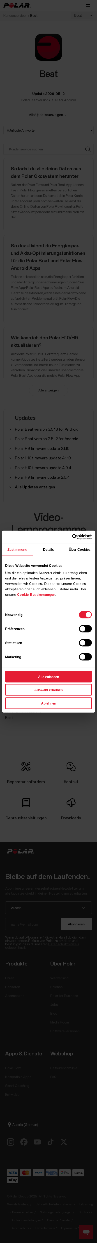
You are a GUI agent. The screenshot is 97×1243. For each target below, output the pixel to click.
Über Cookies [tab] (79, 549)
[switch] (85, 628)
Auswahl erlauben (48, 690)
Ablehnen (48, 703)
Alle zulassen (48, 676)
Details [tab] (48, 549)
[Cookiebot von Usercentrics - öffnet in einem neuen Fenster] (72, 537)
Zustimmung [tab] (17, 549)
